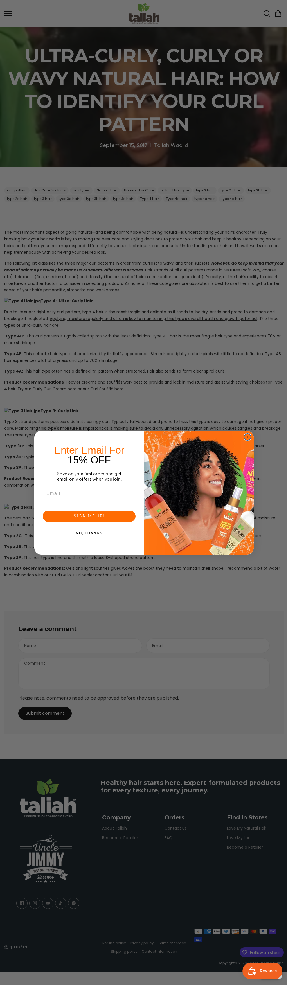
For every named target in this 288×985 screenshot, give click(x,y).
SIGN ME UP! (87, 516)
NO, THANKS (88, 533)
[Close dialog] (246, 437)
